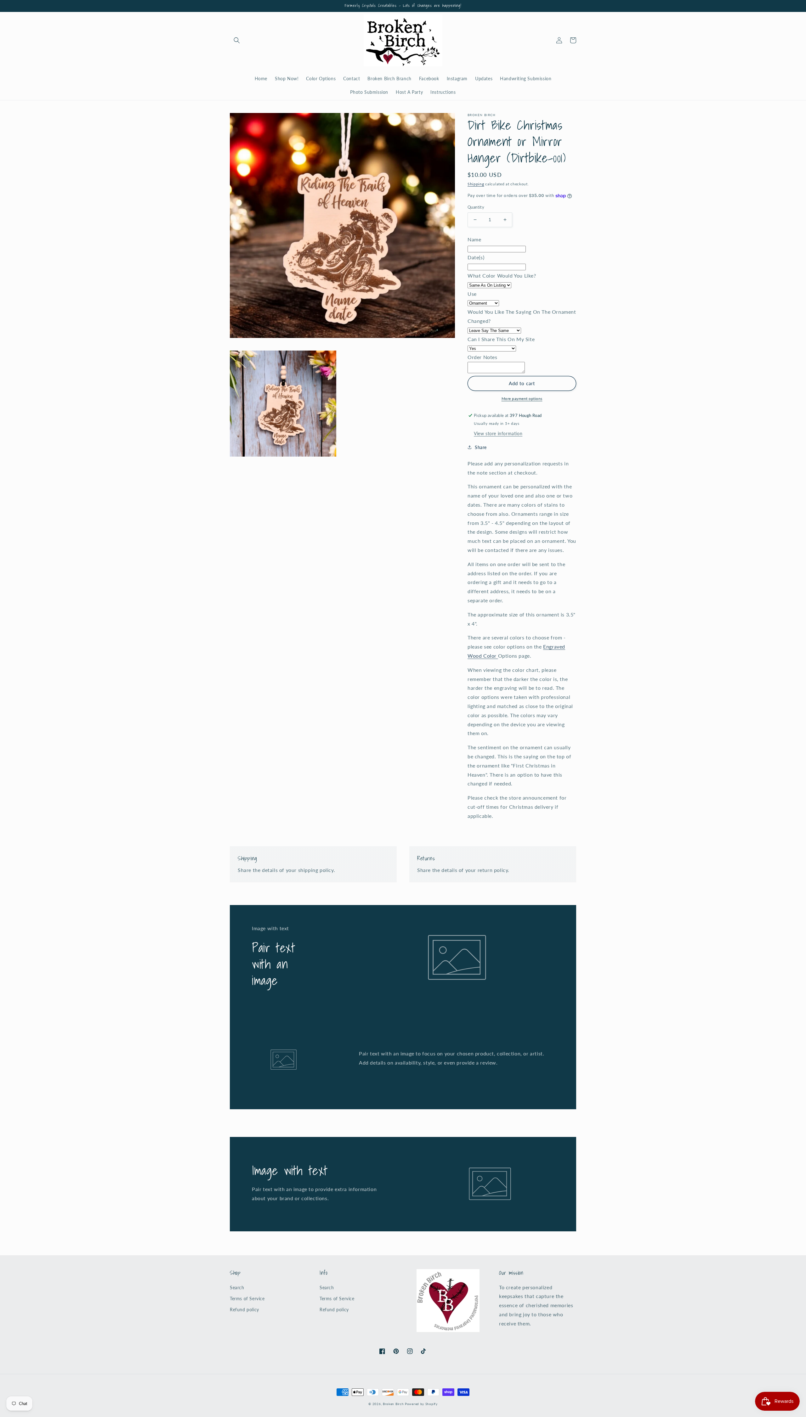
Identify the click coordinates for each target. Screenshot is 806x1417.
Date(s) (476, 257)
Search (237, 1287)
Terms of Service (247, 1298)
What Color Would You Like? (502, 275)
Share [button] (481, 447)
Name (474, 239)
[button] (237, 40)
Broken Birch (393, 1404)
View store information (498, 433)
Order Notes (482, 357)
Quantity (476, 207)
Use (472, 294)
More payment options (522, 398)
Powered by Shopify (421, 1404)
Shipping (476, 184)
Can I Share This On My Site (501, 339)
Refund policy (244, 1309)
